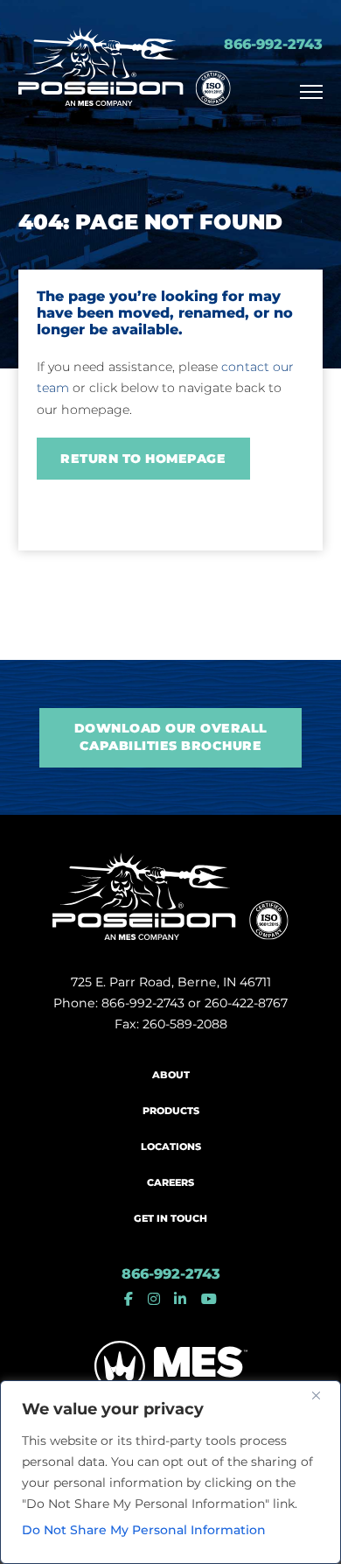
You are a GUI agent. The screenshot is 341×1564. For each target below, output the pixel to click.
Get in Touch (170, 1219)
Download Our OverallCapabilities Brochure (171, 737)
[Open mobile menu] (312, 92)
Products (171, 1111)
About (171, 1075)
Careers (170, 1183)
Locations (171, 1147)
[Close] (322, 1395)
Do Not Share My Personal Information (144, 1530)
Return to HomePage (143, 458)
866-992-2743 (273, 44)
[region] (170, 1472)
